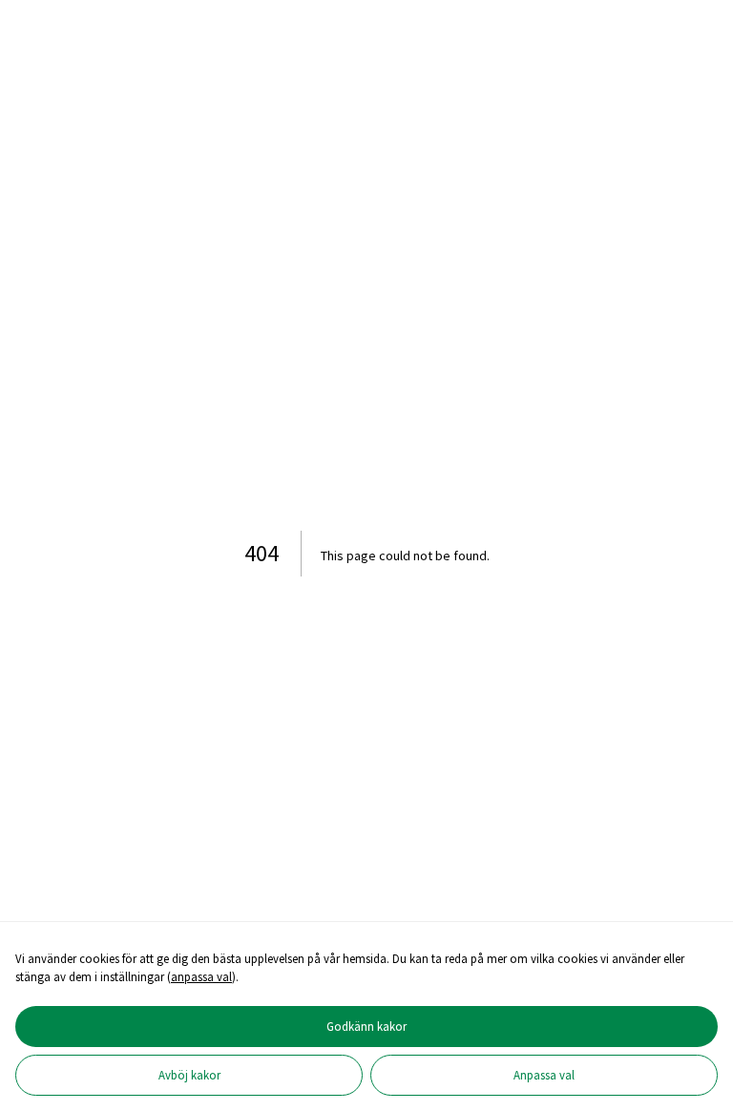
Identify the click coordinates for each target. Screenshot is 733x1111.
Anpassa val (544, 1074)
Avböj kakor (189, 1074)
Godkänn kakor (366, 1026)
